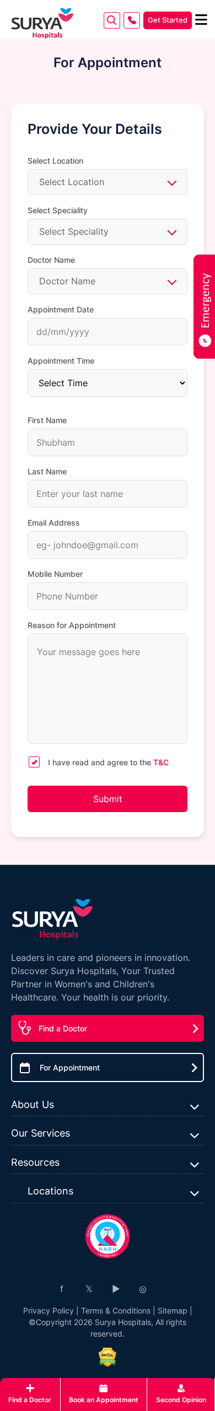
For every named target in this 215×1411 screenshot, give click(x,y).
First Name (47, 420)
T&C (161, 762)
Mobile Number (55, 574)
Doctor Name (51, 259)
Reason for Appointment (72, 625)
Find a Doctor (63, 1028)
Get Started (167, 19)
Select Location (55, 160)
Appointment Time (61, 360)
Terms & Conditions (115, 1310)
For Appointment (70, 1067)
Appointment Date (61, 309)
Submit (107, 798)
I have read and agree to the (108, 762)
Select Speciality (58, 210)
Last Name (47, 471)
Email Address (54, 522)
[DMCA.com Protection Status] (107, 1357)
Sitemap (172, 1310)
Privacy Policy (48, 1310)
